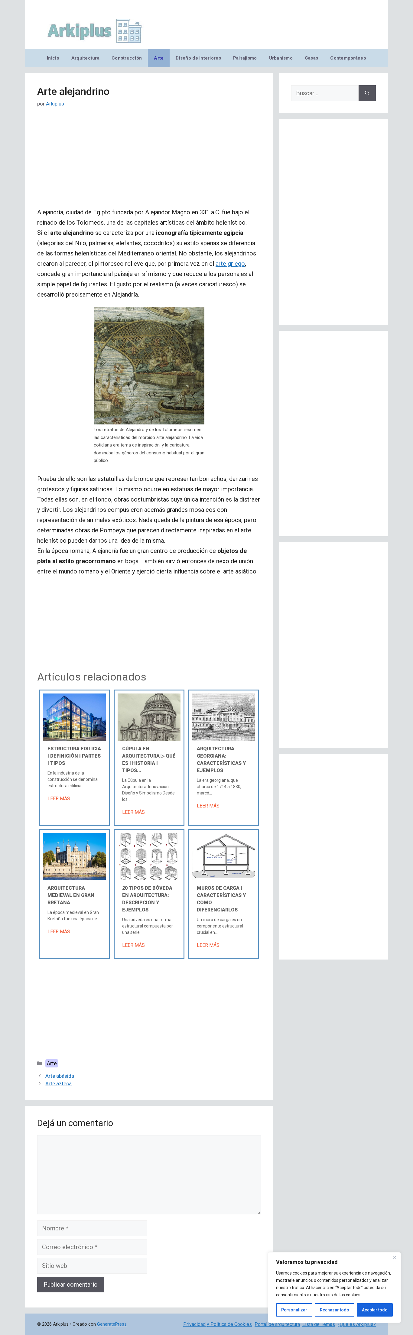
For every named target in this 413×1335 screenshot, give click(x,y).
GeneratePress (112, 1324)
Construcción (127, 58)
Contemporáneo (348, 58)
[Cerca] (394, 1257)
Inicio (53, 58)
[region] (334, 1287)
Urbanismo (281, 58)
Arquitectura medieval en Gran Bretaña (70, 895)
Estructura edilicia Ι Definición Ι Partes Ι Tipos (74, 756)
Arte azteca (58, 1083)
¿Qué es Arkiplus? (356, 1324)
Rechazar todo (334, 1309)
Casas (311, 58)
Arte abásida (59, 1076)
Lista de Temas (318, 1324)
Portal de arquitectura (277, 1324)
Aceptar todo (375, 1309)
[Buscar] (367, 93)
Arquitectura (85, 58)
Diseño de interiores (198, 58)
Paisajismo (245, 58)
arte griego (230, 263)
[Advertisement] (149, 162)
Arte (159, 58)
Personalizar (294, 1309)
